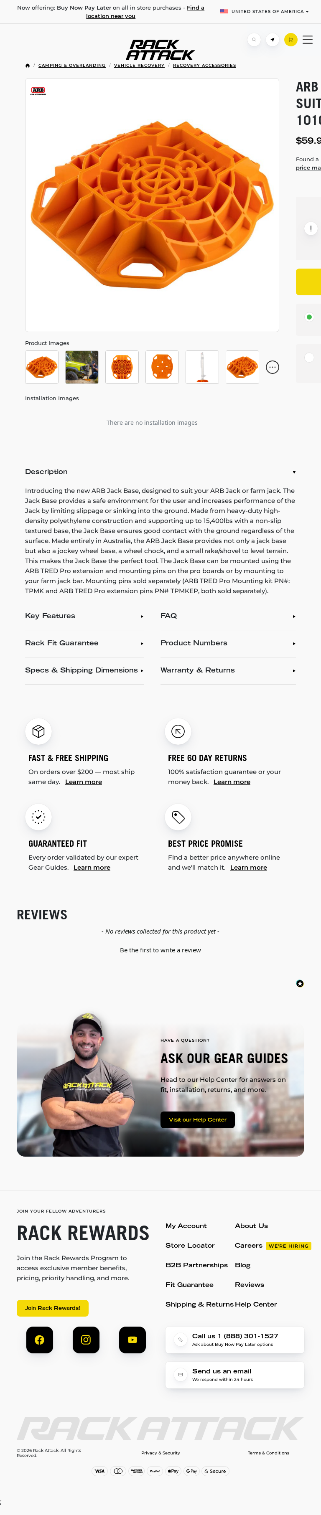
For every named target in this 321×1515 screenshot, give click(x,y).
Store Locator (190, 1246)
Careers (248, 1246)
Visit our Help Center (198, 1120)
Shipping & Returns (200, 1305)
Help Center (256, 1305)
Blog (242, 1266)
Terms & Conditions (268, 1453)
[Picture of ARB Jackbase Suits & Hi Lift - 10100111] (152, 205)
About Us (251, 1226)
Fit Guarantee (190, 1285)
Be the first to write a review (160, 950)
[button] (160, 949)
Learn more (83, 782)
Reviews (249, 1285)
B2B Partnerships (197, 1266)
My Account (186, 1226)
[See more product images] (272, 367)
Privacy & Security (160, 1453)
